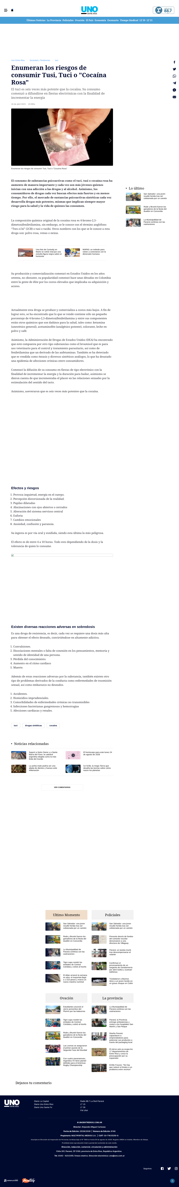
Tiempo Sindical (129, 20)
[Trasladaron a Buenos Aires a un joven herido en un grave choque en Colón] (113, 982)
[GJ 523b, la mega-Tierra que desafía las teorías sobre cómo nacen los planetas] (89, 769)
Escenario (113, 20)
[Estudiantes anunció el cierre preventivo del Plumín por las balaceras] (66, 1010)
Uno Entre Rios (18, 60)
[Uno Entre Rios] (89, 10)
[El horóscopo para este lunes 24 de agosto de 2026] (89, 755)
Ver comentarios (62, 787)
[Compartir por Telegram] (174, 83)
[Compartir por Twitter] (174, 69)
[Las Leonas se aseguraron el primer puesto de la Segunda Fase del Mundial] (66, 1048)
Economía (100, 20)
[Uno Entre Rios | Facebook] (162, 1168)
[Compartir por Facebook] (174, 62)
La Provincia (54, 20)
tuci (56, 60)
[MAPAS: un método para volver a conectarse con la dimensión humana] (85, 252)
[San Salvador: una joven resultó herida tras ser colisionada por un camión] (147, 197)
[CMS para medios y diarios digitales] (11, 1180)
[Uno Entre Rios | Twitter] (169, 1168)
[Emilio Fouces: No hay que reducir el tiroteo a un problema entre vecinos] (113, 1068)
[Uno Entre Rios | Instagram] (176, 1168)
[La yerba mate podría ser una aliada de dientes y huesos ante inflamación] (35, 769)
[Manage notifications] (172, 1181)
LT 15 (149, 20)
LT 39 (142, 20)
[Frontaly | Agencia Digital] (26, 1180)
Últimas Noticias (36, 20)
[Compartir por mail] (174, 97)
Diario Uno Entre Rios (43, 1104)
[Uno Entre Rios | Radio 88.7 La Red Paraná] (163, 10)
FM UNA (84, 1110)
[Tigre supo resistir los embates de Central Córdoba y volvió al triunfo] (66, 965)
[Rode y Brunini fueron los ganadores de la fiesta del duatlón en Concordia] (147, 210)
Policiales (68, 20)
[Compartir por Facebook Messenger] (174, 90)
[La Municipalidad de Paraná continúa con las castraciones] (147, 223)
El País (89, 20)
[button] (6, 10)
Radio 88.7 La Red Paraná (92, 1101)
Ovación (79, 20)
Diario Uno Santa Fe (43, 1107)
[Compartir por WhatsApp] (174, 76)
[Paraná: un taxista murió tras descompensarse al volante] (113, 953)
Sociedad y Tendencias (40, 60)
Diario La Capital (41, 1101)
